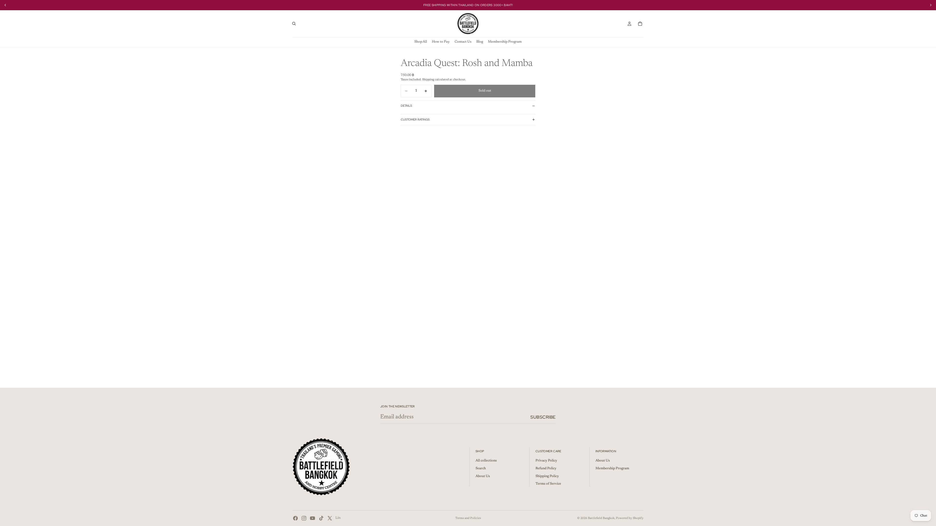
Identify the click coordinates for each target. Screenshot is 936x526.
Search (481, 468)
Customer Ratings (415, 120)
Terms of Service (548, 484)
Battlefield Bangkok (601, 518)
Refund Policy (546, 468)
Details (406, 106)
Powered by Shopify (630, 518)
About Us (483, 476)
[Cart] (640, 23)
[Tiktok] (321, 518)
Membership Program (612, 468)
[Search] (294, 23)
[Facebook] (295, 518)
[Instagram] (304, 518)
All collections (486, 461)
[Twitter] (330, 518)
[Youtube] (312, 518)
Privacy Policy (546, 461)
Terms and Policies (468, 518)
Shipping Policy (547, 476)
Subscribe (543, 417)
